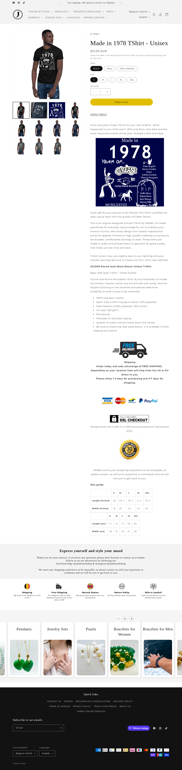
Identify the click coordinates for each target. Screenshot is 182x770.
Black (96, 68)
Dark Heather (127, 68)
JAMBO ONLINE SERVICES (91, 711)
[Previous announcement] (61, 2)
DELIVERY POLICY (123, 701)
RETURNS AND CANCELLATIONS (93, 701)
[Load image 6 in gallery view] (39, 128)
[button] (40, 12)
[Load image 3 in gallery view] (57, 110)
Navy (109, 68)
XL (121, 79)
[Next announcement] (121, 2)
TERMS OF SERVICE (59, 706)
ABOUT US (125, 706)
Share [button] (96, 34)
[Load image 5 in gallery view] (21, 128)
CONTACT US (54, 701)
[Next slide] (131, 619)
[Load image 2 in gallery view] (39, 110)
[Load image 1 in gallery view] (21, 110)
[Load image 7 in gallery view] (57, 128)
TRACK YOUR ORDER (105, 706)
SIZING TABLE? (98, 114)
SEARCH (68, 701)
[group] (24, 649)
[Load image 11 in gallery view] (57, 146)
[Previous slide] (125, 619)
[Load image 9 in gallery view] (21, 146)
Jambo (23, 763)
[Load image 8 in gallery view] (75, 128)
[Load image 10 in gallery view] (39, 146)
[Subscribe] (61, 728)
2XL (132, 79)
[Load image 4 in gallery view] (75, 110)
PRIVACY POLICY (82, 706)
